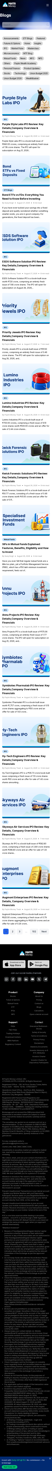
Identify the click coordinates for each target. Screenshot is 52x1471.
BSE (19, 1147)
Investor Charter (38, 1056)
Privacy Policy (39, 1039)
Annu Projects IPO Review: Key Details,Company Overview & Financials (21, 618)
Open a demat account (39, 1014)
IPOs (13, 1011)
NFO (32, 58)
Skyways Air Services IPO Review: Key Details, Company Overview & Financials (25, 830)
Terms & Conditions (39, 1036)
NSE (15, 1147)
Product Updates (32, 68)
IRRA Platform (13, 1041)
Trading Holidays (13, 1033)
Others (7, 63)
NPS (40, 58)
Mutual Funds (10, 58)
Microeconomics (11, 53)
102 (34, 931)
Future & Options (13, 1000)
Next (44, 931)
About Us (39, 996)
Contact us (39, 1003)
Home (27, 43)
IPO (5, 48)
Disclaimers (39, 1043)
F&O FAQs (13, 1030)
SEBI (24, 1147)
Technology (20, 73)
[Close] (50, 1459)
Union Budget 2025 (39, 73)
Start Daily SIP (10, 1467)
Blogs (39, 1007)
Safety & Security (39, 1032)
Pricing (39, 1000)
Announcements (11, 38)
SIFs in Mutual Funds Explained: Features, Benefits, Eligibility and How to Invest (25, 548)
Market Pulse (17, 48)
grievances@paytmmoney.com (15, 1143)
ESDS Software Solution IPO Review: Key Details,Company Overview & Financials (24, 265)
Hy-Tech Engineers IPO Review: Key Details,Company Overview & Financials (24, 760)
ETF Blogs (27, 38)
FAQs (13, 1026)
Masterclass (33, 48)
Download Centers (13, 1037)
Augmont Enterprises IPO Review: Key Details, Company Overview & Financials (25, 901)
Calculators (39, 1011)
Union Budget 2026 (13, 78)
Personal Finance (12, 68)
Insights (37, 43)
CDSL (29, 1147)
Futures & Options (12, 43)
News (23, 58)
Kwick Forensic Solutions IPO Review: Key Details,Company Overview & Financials (25, 477)
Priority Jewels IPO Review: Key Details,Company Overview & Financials (21, 336)
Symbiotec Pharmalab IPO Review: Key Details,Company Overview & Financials (26, 689)
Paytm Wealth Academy (25, 63)
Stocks (7, 73)
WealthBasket (32, 78)
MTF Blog (27, 53)
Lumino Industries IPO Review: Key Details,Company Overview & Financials (23, 406)
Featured (41, 38)
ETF (13, 1007)
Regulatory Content (13, 1044)
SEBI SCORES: (40, 1124)
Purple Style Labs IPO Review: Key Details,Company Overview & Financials (23, 128)
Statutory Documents (39, 1047)
